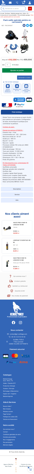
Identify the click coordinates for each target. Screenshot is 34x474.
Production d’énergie (9, 386)
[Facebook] (13, 322)
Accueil (2, 13)
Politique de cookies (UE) (10, 417)
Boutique (7, 13)
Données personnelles (9, 437)
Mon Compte (7, 409)
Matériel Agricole (8, 396)
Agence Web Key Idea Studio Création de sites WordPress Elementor (18, 465)
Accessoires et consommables (8, 15)
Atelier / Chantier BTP (9, 383)
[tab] (17, 112)
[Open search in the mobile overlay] (13, 8)
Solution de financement (10, 419)
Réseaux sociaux (8, 411)
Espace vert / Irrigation (9, 394)
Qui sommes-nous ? (9, 429)
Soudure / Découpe (8, 388)
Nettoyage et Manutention (10, 391)
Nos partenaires (7, 442)
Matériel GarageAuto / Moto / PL (8, 379)
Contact (5, 432)
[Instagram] (20, 322)
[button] (30, 8)
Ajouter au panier (17, 70)
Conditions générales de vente (12, 434)
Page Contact (7, 414)
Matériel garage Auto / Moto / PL (19, 13)
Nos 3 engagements (9, 439)
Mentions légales (8, 445)
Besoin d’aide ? (7, 406)
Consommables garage (24, 15)
